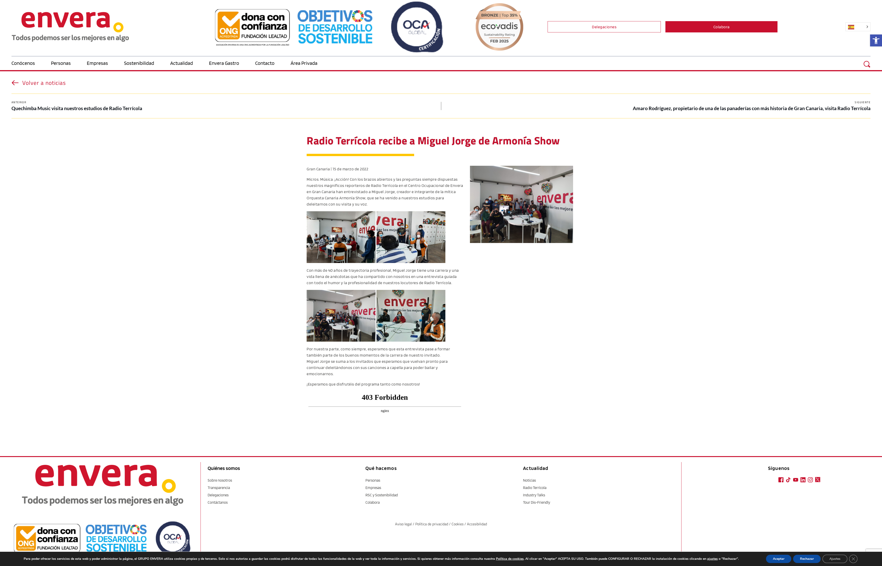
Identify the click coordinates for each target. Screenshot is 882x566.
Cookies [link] (458, 524)
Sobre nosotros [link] (220, 480)
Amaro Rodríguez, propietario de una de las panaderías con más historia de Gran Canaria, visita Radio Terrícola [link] (752, 108)
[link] (876, 40)
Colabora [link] (372, 502)
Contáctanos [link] (218, 502)
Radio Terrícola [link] (534, 487)
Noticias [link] (529, 480)
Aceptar (778, 559)
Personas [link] (372, 480)
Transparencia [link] (219, 487)
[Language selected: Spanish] (825, 26)
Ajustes (834, 559)
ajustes (712, 559)
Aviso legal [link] (403, 524)
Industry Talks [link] (534, 495)
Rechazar (807, 559)
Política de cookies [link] (510, 559)
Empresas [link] (373, 487)
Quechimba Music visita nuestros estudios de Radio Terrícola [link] (76, 108)
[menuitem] (31, 63)
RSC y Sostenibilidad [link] (381, 495)
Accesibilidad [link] (477, 524)
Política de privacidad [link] (432, 524)
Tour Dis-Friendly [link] (536, 502)
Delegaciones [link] (218, 495)
